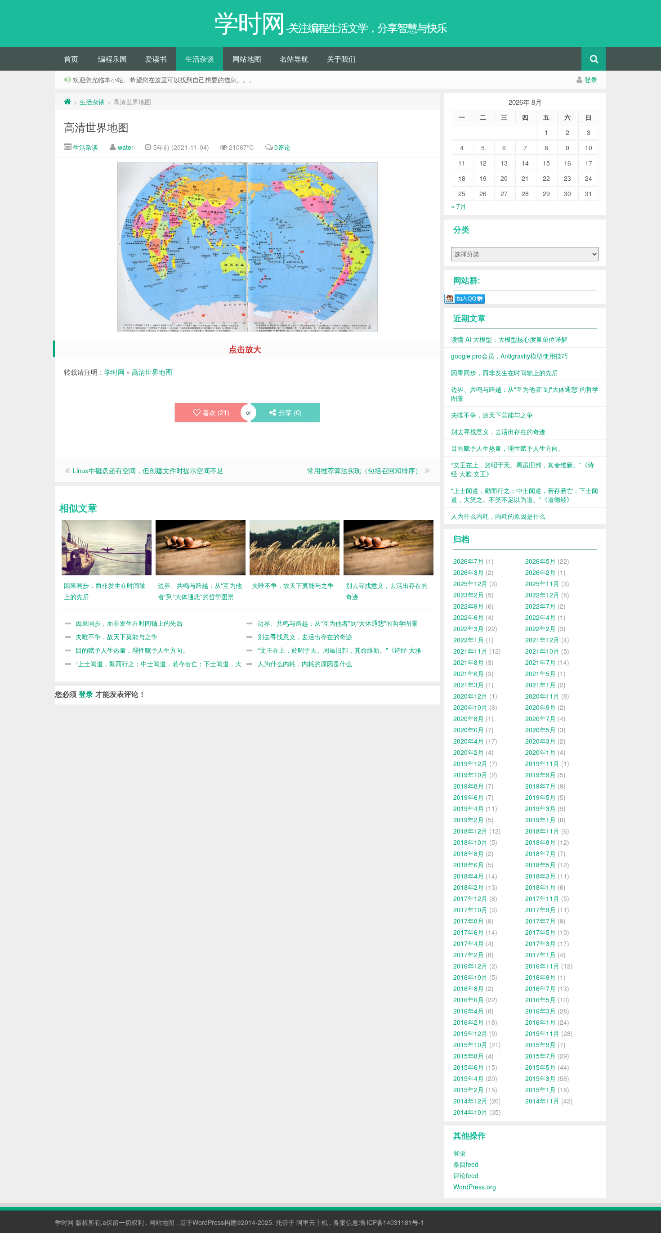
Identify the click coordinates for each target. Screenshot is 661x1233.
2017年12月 (470, 898)
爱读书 (156, 59)
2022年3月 (468, 628)
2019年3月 (540, 808)
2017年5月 (540, 932)
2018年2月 (468, 887)
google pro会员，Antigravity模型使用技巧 (509, 355)
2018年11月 (542, 830)
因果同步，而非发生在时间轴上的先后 (129, 623)
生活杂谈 (199, 59)
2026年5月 (540, 560)
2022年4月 (540, 617)
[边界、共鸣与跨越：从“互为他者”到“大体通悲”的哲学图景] (201, 546)
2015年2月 (468, 1089)
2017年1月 (540, 954)
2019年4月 (468, 808)
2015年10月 (470, 1044)
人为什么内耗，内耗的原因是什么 (305, 663)
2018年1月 (540, 887)
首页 (71, 59)
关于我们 (341, 59)
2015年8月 (468, 1055)
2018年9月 (540, 842)
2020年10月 (470, 707)
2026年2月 (540, 572)
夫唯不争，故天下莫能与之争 (116, 636)
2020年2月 (468, 752)
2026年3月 (468, 572)
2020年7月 (540, 718)
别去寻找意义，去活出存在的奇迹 (305, 636)
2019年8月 (468, 785)
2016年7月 (540, 988)
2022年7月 (540, 605)
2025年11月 (542, 583)
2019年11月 (542, 763)
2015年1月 (540, 1089)
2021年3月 (468, 684)
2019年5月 (540, 797)
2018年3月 (540, 875)
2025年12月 (470, 583)
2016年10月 (470, 977)
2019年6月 (468, 797)
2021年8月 (468, 662)
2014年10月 (470, 1111)
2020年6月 (468, 729)
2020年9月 (540, 707)
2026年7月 (468, 560)
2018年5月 (540, 864)
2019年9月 (540, 774)
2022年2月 (540, 628)
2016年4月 (468, 1010)
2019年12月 (470, 763)
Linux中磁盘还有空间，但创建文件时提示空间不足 (148, 470)
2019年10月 (470, 774)
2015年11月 (542, 1033)
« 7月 (458, 206)
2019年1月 (540, 819)
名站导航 (294, 59)
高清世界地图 (96, 127)
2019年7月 (540, 785)
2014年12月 (470, 1100)
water (126, 147)
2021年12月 (542, 639)
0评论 (282, 147)
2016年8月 (468, 988)
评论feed (465, 1175)
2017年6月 (468, 932)
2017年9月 (540, 909)
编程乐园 (112, 59)
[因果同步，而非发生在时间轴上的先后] (107, 546)
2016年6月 (468, 999)
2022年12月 (542, 594)
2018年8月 (468, 853)
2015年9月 (540, 1044)
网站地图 (246, 59)
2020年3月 (540, 740)
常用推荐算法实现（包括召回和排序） (364, 470)
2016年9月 (540, 977)
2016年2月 (468, 1022)
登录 (591, 79)
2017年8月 (468, 920)
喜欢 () (215, 412)
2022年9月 (468, 605)
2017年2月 (468, 954)
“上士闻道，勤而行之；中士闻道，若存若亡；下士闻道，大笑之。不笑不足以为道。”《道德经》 (524, 495)
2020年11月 (542, 695)
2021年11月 (470, 650)
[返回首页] (67, 101)
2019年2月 (468, 819)
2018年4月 (468, 875)
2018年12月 (470, 830)
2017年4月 (468, 943)
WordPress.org (474, 1186)
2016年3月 (540, 1010)
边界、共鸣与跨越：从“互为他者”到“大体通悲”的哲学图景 (338, 623)
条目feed (465, 1164)
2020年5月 (540, 729)
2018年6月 (468, 864)
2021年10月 (542, 650)
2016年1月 (540, 1022)
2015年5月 (540, 1067)
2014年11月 (542, 1100)
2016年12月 (470, 965)
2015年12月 (470, 1033)
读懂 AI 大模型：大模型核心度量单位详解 (509, 339)
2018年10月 (470, 842)
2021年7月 (540, 662)
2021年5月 (540, 673)
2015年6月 (468, 1067)
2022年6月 (468, 617)
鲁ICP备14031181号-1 (392, 1222)
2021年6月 (468, 673)
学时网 (114, 372)
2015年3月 (540, 1078)
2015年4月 (468, 1078)
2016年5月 (540, 999)
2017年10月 (470, 909)
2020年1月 (540, 752)
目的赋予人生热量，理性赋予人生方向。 (132, 650)
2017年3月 (540, 943)
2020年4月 (468, 740)
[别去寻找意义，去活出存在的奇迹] (388, 546)
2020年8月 (468, 718)
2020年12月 (470, 695)
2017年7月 (540, 920)
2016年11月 (542, 965)
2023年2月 (468, 594)
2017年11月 (542, 898)
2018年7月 (540, 853)
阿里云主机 (312, 1222)
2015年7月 (540, 1055)
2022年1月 (468, 639)
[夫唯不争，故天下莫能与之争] (294, 546)
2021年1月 (540, 684)
